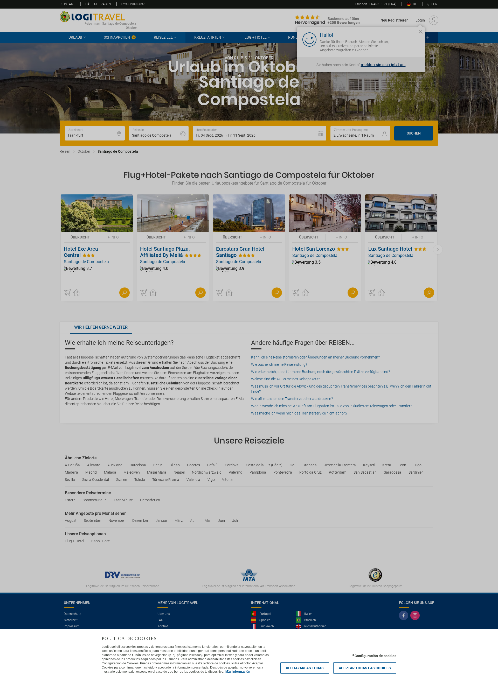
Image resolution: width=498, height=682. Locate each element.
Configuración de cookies (375, 656)
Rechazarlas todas (305, 668)
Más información (237, 671)
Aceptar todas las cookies (365, 668)
